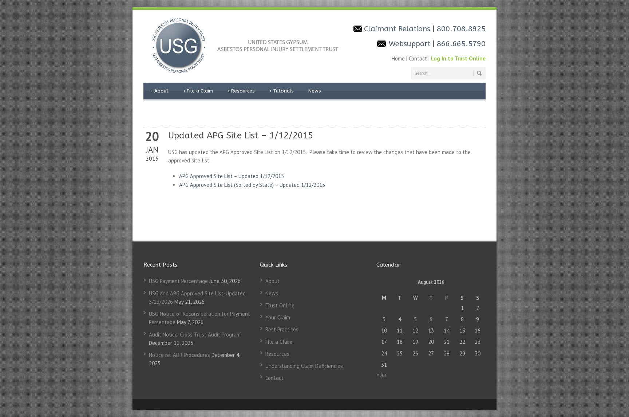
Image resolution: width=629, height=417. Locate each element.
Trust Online (279, 305)
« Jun (382, 374)
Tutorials (281, 91)
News (314, 91)
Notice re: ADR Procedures (179, 354)
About (160, 91)
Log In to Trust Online (458, 58)
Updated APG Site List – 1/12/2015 (240, 135)
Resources (241, 91)
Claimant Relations (398, 29)
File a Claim (198, 91)
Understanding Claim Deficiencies (304, 365)
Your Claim (277, 317)
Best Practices (281, 329)
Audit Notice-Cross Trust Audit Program (195, 334)
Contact (418, 58)
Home (399, 58)
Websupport (410, 44)
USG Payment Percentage (178, 281)
